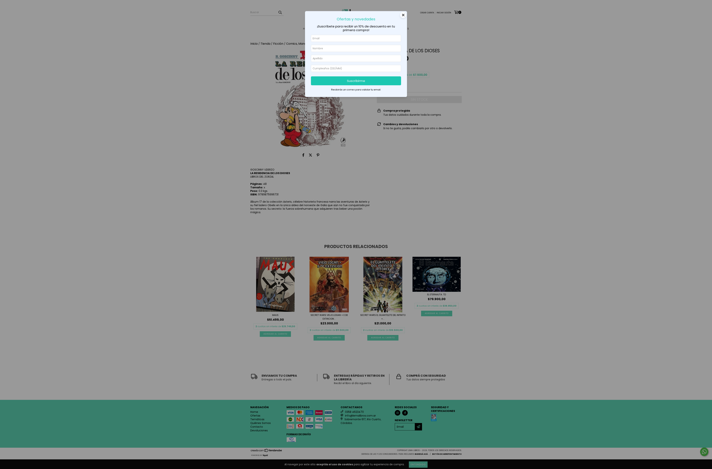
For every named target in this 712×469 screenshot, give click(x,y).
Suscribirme (356, 81)
